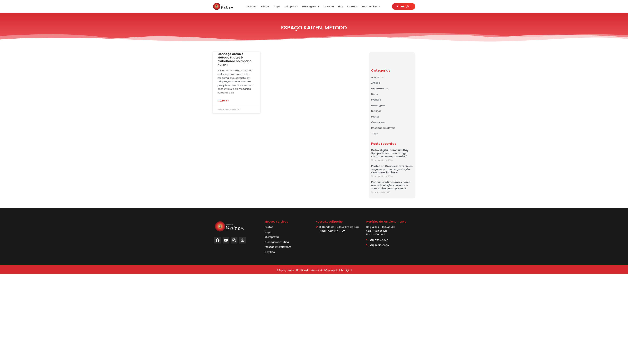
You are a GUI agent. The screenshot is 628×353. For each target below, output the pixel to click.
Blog (340, 6)
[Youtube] (226, 240)
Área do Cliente (370, 6)
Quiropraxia (291, 6)
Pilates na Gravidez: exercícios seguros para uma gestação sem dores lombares (392, 169)
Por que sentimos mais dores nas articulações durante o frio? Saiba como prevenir (390, 185)
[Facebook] (217, 240)
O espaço (251, 6)
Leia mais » (223, 100)
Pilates (265, 6)
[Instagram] (234, 240)
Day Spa (329, 6)
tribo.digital (345, 270)
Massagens (309, 6)
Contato (352, 6)
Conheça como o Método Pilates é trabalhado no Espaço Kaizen (235, 59)
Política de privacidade (310, 270)
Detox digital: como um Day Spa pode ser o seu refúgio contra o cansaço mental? (390, 153)
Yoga (276, 6)
